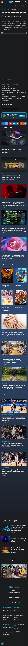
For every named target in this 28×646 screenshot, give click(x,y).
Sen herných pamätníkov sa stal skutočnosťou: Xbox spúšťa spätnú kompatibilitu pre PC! (11, 177)
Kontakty (6, 624)
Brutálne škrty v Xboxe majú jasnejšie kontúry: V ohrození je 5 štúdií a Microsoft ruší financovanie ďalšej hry (13, 204)
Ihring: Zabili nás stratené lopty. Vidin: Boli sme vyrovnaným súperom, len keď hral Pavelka (13, 418)
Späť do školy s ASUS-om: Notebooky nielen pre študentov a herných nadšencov (12, 151)
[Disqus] (14, 497)
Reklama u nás (17, 610)
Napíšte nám (6, 619)
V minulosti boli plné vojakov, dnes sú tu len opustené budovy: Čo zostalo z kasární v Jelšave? (13, 387)
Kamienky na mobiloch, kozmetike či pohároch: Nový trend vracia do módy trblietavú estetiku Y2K (12, 334)
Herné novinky (8, 5)
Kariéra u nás (6, 617)
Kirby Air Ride (5, 307)
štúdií (15, 108)
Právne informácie (7, 610)
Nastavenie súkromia (7, 615)
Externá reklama (17, 613)
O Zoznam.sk (7, 607)
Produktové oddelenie (8, 627)
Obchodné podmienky (19, 615)
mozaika (10, 108)
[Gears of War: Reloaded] (7, 275)
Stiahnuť (23, 559)
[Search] (26, 2)
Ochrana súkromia (7, 613)
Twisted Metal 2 (19, 307)
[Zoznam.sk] (17, 631)
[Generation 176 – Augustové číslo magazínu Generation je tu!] (14, 571)
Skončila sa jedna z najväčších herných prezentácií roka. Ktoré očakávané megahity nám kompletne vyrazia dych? (13, 230)
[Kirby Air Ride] (7, 297)
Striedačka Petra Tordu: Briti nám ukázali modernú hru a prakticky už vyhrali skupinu (12, 445)
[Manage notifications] (2, 643)
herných (4, 108)
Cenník (15, 617)
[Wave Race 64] (21, 275)
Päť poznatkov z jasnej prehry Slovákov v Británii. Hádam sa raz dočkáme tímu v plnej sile (13, 471)
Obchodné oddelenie (7, 629)
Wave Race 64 (19, 285)
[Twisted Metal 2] (21, 297)
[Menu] (2, 2)
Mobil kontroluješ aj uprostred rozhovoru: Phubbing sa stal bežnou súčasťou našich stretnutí (12, 360)
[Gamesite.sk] (15, 2)
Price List (16, 619)
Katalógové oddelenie (8, 632)
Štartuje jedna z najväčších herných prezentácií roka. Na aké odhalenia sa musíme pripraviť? (12, 256)
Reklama (16, 607)
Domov (2, 5)
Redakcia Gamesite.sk (10, 16)
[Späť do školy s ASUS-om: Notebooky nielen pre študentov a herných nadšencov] (14, 138)
